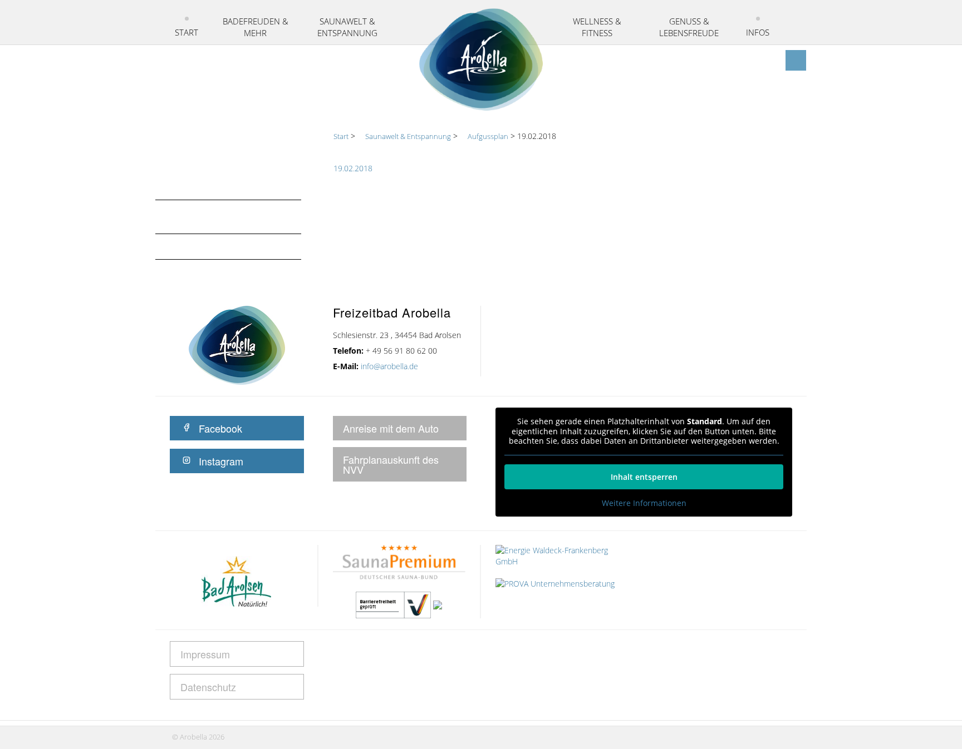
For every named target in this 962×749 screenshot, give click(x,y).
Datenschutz (208, 686)
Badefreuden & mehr (255, 27)
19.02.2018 (352, 168)
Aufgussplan (197, 246)
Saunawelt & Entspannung (347, 27)
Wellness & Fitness (597, 27)
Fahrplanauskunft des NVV (391, 464)
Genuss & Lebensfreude (689, 27)
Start (186, 32)
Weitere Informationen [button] (644, 503)
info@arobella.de (389, 366)
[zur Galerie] (774, 60)
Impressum (205, 654)
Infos (757, 32)
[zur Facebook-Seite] (796, 60)
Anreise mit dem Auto (391, 428)
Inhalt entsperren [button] (644, 477)
